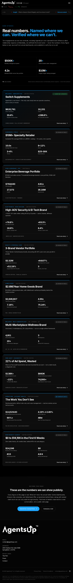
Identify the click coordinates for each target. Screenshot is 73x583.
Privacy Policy (37, 571)
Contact (4, 561)
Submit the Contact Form (27, 509)
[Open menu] (69, 3)
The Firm (5, 556)
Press (4, 558)
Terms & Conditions (48, 571)
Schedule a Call (48, 509)
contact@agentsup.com (9, 542)
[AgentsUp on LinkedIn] (70, 571)
